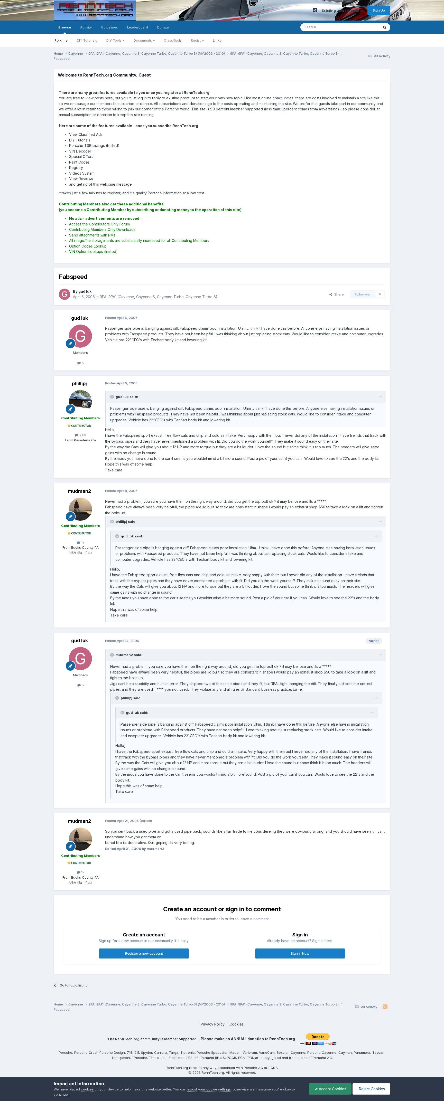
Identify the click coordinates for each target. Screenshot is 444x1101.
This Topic (364, 27)
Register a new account (144, 953)
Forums (61, 40)
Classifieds (173, 40)
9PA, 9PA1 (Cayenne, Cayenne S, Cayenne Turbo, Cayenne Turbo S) (158, 297)
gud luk (79, 318)
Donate (163, 27)
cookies (87, 1089)
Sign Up (379, 10)
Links (217, 40)
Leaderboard (137, 27)
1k (82, 542)
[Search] (384, 27)
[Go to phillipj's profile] (80, 401)
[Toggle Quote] (112, 397)
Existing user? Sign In (341, 10)
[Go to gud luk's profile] (64, 294)
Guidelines (109, 27)
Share (338, 294)
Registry (197, 40)
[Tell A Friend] (315, 10)
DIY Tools (114, 40)
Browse (64, 27)
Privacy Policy (213, 1024)
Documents (143, 40)
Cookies (236, 1024)
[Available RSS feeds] (385, 1007)
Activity (86, 27)
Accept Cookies (332, 1089)
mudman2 (79, 491)
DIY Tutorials (87, 40)
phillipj (79, 383)
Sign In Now (300, 953)
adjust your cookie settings (209, 1089)
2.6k (82, 435)
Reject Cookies (371, 1089)
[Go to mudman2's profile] (80, 509)
